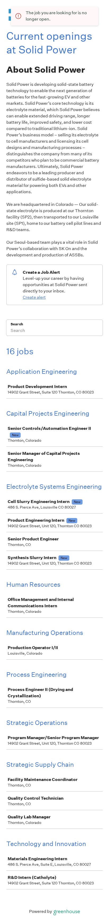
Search (17, 324)
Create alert (34, 297)
